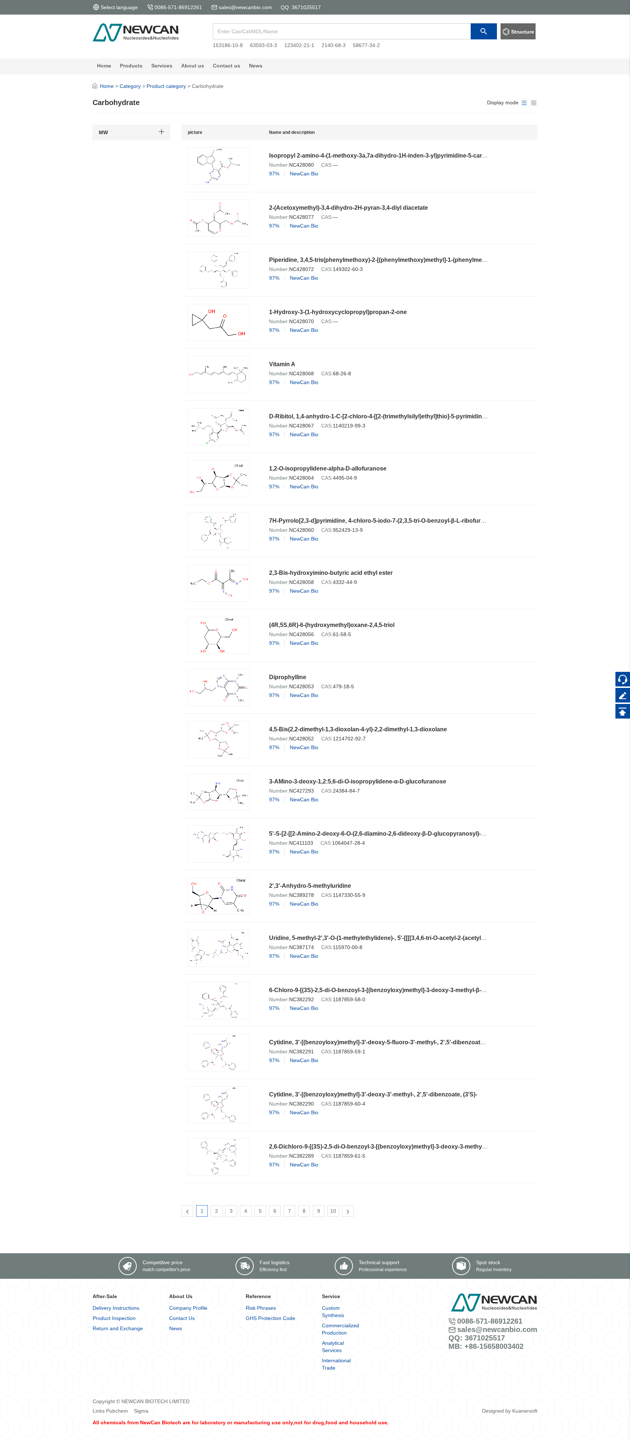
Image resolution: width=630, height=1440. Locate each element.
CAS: (327, 165)
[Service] (622, 679)
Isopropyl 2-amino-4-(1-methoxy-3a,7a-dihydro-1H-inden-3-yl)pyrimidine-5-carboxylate (387, 155)
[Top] (622, 711)
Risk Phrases (261, 1308)
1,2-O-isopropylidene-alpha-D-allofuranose (327, 468)
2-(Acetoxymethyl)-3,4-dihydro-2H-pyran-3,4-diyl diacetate (348, 208)
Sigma (141, 1411)
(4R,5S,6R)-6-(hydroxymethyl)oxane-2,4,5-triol (331, 625)
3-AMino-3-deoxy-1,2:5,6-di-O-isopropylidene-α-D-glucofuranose (357, 781)
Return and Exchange (118, 1328)
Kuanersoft (524, 1411)
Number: (279, 165)
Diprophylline (287, 677)
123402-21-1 (299, 45)
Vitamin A (282, 364)
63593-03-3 (263, 45)
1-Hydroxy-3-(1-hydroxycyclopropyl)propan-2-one (338, 312)
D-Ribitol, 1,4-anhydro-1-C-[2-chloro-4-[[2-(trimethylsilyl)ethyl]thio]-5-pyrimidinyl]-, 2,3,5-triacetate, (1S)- (409, 416)
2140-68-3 (334, 45)
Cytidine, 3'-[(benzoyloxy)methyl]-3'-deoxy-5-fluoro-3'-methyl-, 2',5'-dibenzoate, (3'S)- (385, 1042)
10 (333, 1211)
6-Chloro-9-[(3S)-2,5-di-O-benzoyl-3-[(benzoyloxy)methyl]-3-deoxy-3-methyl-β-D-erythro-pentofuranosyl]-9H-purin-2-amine (436, 990)
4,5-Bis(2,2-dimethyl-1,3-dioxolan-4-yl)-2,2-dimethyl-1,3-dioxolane (358, 729)
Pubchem (117, 1411)
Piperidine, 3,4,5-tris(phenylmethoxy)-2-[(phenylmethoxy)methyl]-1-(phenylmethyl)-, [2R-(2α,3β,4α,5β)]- (409, 260)
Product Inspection (114, 1318)
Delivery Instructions (116, 1308)
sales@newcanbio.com (245, 7)
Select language (119, 7)
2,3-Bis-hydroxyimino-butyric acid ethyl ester (331, 573)
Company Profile (188, 1308)
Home (107, 86)
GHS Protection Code (270, 1318)
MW (103, 132)
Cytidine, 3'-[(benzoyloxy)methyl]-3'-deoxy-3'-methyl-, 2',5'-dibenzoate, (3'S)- (373, 1094)
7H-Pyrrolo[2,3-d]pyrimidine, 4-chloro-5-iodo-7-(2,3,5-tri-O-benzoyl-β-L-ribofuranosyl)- (386, 521)
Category (130, 86)
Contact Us (182, 1318)
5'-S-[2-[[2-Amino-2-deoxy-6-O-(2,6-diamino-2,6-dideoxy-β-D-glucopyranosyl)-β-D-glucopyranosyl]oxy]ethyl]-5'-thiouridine (436, 834)
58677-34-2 (366, 45)
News (175, 1328)
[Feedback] (622, 695)
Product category (166, 86)
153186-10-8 (228, 45)
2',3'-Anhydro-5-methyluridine (310, 886)
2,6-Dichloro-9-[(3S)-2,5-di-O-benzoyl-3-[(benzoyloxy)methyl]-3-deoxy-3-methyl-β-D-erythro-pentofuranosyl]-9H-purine (430, 1146)
